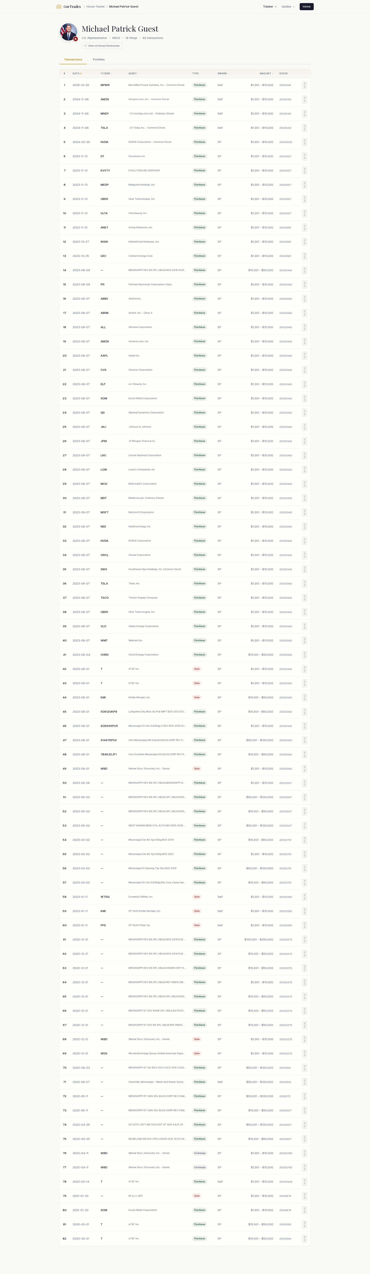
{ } (304, 85)
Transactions (73, 59)
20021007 (285, 1110)
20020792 (285, 1153)
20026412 (285, 99)
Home (307, 6)
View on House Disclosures (104, 45)
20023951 (285, 227)
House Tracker (96, 6)
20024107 (285, 156)
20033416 (285, 85)
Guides (286, 6)
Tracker (268, 6)
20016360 (285, 1224)
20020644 (285, 1181)
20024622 (285, 142)
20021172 (284, 1096)
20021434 (285, 1082)
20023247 (285, 783)
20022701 (285, 840)
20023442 (285, 270)
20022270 (285, 939)
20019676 (285, 1196)
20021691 (285, 1067)
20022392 (285, 897)
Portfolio (99, 59)
